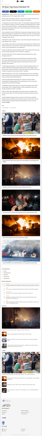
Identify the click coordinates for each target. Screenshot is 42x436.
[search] (40, 1)
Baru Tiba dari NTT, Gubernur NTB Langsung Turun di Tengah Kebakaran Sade (20, 212)
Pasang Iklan (4, 412)
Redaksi (3, 413)
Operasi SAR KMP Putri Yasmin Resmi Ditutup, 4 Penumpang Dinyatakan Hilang (20, 262)
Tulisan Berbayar (24, 413)
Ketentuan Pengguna (25, 410)
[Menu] (2, 1)
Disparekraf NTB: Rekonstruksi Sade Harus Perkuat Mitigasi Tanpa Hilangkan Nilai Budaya (20, 161)
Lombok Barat (7, 4)
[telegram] (21, 11)
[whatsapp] (28, 11)
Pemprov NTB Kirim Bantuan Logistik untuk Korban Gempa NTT (19, 293)
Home (3, 4)
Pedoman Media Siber (25, 412)
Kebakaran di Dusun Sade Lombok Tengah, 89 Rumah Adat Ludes (17, 187)
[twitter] (13, 11)
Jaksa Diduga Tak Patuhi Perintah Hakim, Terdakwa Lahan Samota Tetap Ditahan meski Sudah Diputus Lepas (22, 346)
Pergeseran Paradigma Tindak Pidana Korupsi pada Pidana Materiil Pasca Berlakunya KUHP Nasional (21, 298)
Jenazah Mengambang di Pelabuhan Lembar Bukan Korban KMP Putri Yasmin (22, 285)
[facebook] (5, 11)
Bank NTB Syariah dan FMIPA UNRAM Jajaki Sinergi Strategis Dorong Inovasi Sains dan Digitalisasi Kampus (22, 302)
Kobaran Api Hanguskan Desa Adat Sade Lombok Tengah (15, 237)
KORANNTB (5, 8)
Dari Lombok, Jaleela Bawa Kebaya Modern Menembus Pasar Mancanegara (22, 289)
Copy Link (36, 11)
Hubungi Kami (4, 410)
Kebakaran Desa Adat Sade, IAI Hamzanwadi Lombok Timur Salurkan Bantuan (20, 135)
